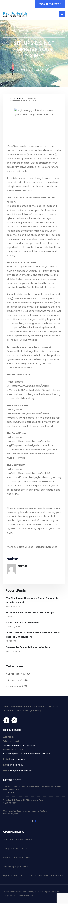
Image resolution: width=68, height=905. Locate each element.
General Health (15, 680)
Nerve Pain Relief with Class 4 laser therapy (30, 612)
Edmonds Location (12, 741)
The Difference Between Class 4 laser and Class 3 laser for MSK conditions (32, 788)
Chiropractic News (17, 674)
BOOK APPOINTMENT (50, 4)
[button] (62, 14)
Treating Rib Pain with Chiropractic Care (28, 647)
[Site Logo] (15, 14)
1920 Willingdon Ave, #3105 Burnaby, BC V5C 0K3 (26, 753)
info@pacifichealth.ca (21, 770)
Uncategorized (15, 686)
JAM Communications (23, 896)
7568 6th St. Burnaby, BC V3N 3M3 (19, 745)
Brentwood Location (13, 749)
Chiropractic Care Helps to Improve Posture (25, 811)
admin (22, 566)
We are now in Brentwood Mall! (22, 622)
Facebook (6, 720)
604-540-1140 (18, 759)
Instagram (14, 720)
